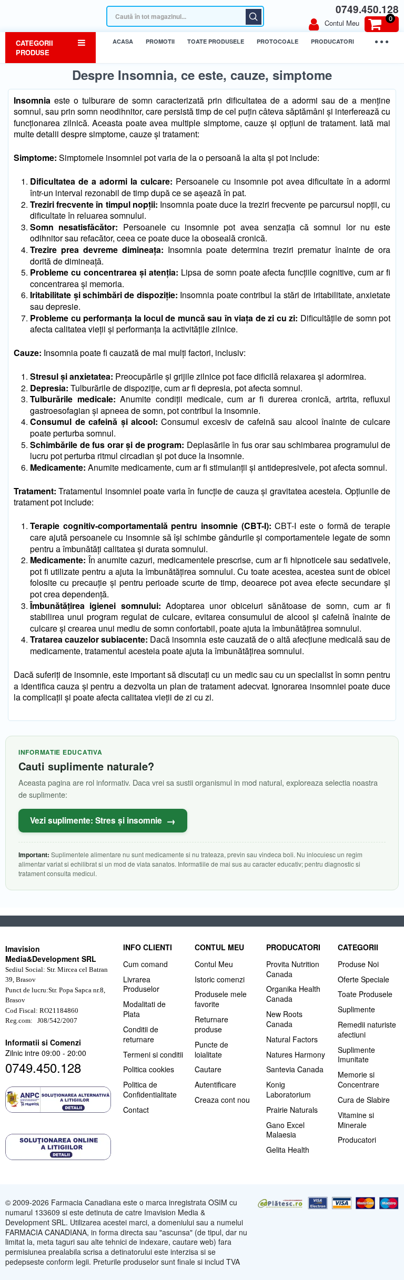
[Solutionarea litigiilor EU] (59, 1147)
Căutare (253, 17)
